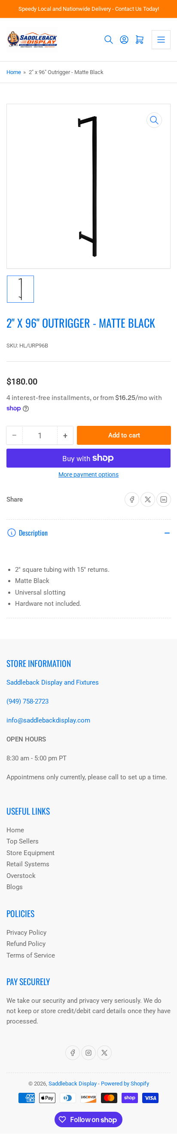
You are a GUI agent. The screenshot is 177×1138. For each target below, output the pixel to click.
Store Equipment (30, 853)
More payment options (88, 474)
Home (13, 72)
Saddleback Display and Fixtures (52, 682)
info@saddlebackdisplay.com (48, 720)
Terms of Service (30, 955)
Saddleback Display (73, 1083)
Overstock (21, 876)
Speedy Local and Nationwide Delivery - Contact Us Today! (88, 9)
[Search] (108, 39)
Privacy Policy (26, 932)
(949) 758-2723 (27, 701)
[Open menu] (161, 39)
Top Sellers (22, 841)
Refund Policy (26, 944)
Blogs (14, 887)
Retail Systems (27, 864)
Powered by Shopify (125, 1083)
